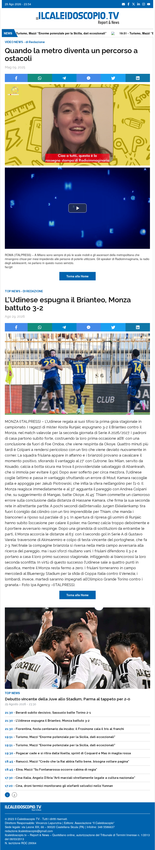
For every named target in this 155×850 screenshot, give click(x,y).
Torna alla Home (77, 276)
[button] (77, 208)
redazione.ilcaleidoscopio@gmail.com (29, 831)
